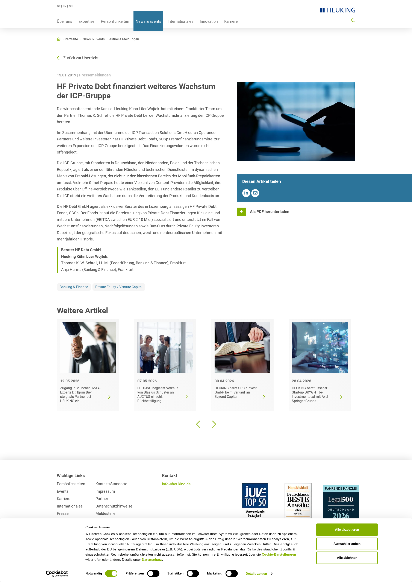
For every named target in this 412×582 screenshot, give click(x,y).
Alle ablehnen (347, 557)
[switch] (153, 573)
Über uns (64, 21)
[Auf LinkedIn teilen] (246, 193)
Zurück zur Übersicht (80, 58)
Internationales (180, 21)
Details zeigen (256, 573)
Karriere (231, 21)
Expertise (86, 21)
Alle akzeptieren (347, 529)
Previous (198, 424)
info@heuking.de (176, 484)
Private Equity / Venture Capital (118, 287)
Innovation (209, 21)
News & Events (148, 21)
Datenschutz (152, 559)
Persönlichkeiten (115, 21)
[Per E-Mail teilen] (255, 193)
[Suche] (353, 20)
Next (213, 424)
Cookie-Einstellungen (279, 554)
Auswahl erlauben (346, 544)
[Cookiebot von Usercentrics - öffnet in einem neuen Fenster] (57, 573)
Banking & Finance (74, 287)
